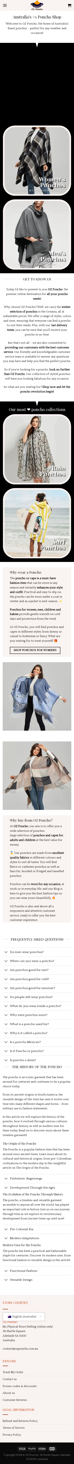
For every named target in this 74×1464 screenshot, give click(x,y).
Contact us (10, 1379)
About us (9, 1393)
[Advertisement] (37, 87)
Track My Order (13, 1372)
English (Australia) (24, 1316)
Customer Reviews (15, 1400)
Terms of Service (14, 1427)
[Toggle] (6, 952)
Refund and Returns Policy (20, 1421)
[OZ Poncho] (37, 5)
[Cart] (69, 5)
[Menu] (5, 5)
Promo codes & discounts (20, 1386)
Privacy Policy (12, 1434)
